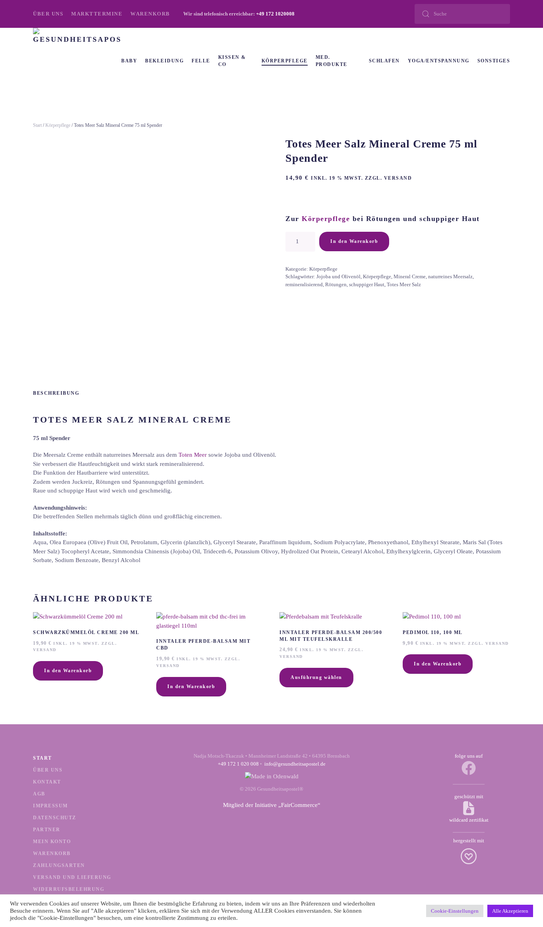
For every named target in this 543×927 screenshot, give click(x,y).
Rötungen (336, 284)
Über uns (48, 14)
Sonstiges (493, 61)
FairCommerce (299, 805)
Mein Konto (52, 841)
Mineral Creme (410, 276)
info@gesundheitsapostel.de (295, 764)
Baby (129, 61)
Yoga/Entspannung (438, 61)
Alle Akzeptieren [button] (510, 911)
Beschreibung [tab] (56, 393)
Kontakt (47, 782)
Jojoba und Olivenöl (338, 276)
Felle (201, 61)
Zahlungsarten (59, 865)
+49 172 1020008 (275, 14)
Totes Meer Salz (404, 284)
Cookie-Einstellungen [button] (455, 911)
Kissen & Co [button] (232, 60)
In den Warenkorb (354, 241)
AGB (39, 794)
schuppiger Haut (366, 284)
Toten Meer (192, 455)
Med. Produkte (331, 60)
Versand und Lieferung (72, 877)
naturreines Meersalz (450, 276)
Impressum (50, 806)
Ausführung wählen (316, 677)
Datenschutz (54, 817)
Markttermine (96, 14)
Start (37, 125)
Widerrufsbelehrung (68, 889)
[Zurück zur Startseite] (77, 61)
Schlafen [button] (384, 61)
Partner (46, 829)
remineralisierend (304, 284)
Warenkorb (150, 14)
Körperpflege (285, 61)
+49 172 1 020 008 (238, 764)
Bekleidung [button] (164, 61)
